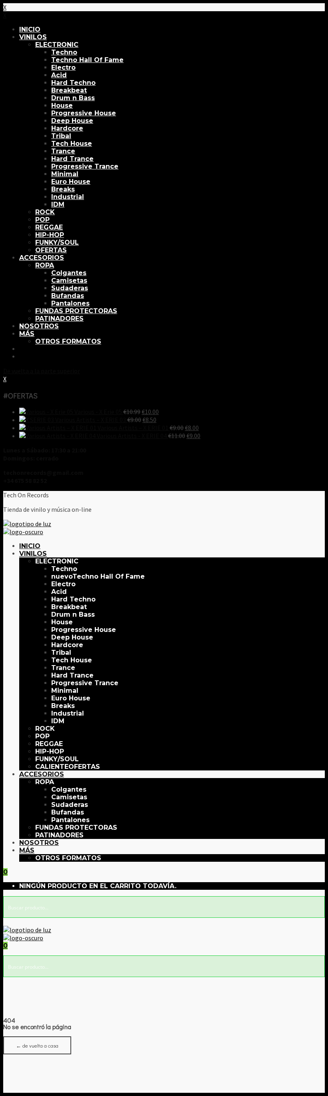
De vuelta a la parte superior (41, 371)
